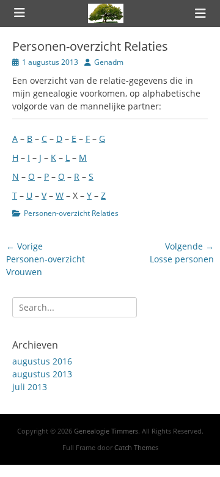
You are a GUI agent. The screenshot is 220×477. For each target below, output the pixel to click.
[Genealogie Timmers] (105, 13)
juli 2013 (29, 387)
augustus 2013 (42, 374)
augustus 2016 (42, 361)
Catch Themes (136, 447)
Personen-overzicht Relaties (71, 213)
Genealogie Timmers (106, 430)
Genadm (108, 62)
